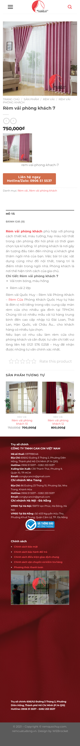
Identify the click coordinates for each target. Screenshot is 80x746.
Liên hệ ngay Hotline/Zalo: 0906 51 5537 (29, 179)
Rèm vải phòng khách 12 (58, 422)
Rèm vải (49, 99)
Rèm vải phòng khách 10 (22, 422)
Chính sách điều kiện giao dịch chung (36, 556)
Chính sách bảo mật (26, 546)
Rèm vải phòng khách (43, 190)
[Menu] (10, 7)
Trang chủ (11, 99)
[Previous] (6, 408)
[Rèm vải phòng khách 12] (58, 397)
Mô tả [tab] (10, 213)
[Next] (74, 408)
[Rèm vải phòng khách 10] (22, 397)
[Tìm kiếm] (70, 7)
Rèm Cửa (16, 299)
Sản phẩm (31, 99)
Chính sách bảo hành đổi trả (30, 551)
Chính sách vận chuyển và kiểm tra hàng (38, 562)
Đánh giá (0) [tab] (15, 221)
